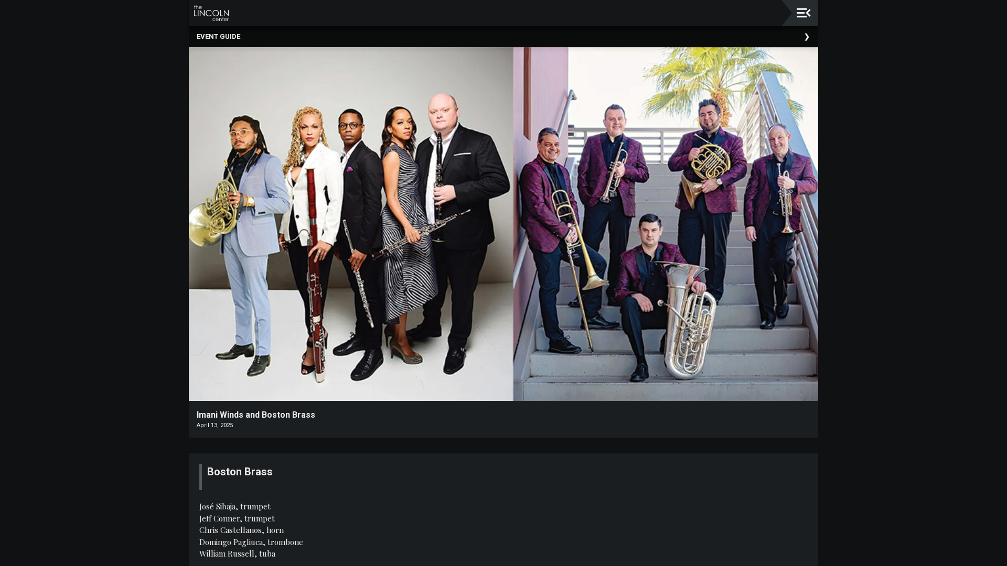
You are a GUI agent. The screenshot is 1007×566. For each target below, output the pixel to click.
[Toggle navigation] (804, 13)
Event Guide (218, 36)
